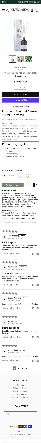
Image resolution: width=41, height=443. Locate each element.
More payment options (20, 106)
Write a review (12, 185)
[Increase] (24, 87)
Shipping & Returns (20, 388)
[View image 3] (28, 59)
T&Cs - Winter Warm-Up (20, 397)
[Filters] (31, 185)
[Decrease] (16, 87)
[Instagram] (19, 431)
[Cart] (37, 10)
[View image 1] (12, 59)
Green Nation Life (23, 434)
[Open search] (26, 185)
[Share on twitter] (37, 254)
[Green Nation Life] (20, 10)
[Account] (32, 10)
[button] (7, 10)
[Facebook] (22, 431)
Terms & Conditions (20, 391)
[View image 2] (20, 59)
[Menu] (3, 10)
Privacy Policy (20, 394)
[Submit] (34, 413)
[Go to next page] (30, 368)
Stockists (20, 385)
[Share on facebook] (33, 254)
